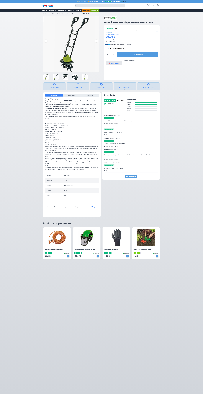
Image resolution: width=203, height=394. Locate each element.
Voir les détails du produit (113, 34)
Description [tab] (54, 95)
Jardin (48, 13)
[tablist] (72, 95)
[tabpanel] (72, 135)
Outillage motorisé (65, 13)
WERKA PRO (68, 101)
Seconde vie (94, 10)
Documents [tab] (90, 95)
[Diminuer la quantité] (108, 54)
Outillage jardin (55, 13)
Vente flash (86, 10)
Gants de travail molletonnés (111, 249)
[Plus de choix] (68, 256)
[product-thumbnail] (46, 77)
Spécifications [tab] (71, 95)
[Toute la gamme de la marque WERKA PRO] (110, 18)
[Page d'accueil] (43, 13)
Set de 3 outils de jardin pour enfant (142, 249)
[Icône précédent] (45, 41)
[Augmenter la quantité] (114, 54)
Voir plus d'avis (131, 176)
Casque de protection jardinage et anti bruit (84, 249)
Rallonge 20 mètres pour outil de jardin (54, 249)
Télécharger (93, 207)
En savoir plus (128, 44)
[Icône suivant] (96, 41)
